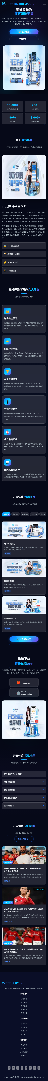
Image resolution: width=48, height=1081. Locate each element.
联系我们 (24, 1034)
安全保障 (24, 1031)
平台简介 (24, 1024)
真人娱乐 (24, 1002)
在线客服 (24, 1045)
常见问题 (24, 1048)
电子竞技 (24, 1006)
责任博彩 (24, 1055)
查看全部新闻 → (24, 839)
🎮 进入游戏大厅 (24, 639)
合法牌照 (24, 1027)
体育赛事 (24, 999)
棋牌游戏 (24, 1009)
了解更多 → (24, 39)
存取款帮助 (24, 1052)
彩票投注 (24, 1013)
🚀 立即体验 (24, 31)
